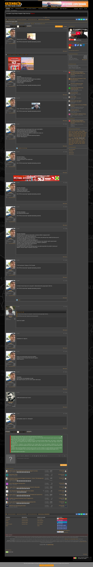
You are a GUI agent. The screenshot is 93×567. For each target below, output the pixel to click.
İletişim (7, 525)
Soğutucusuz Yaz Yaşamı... (76, 100)
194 (23, 488)
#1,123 (66, 98)
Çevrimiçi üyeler (72, 64)
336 (24, 472)
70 (16, 26)
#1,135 (66, 392)
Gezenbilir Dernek (25, 520)
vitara (76, 143)
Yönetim (7, 520)
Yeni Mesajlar (7, 10)
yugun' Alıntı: (20, 312)
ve (22, 148)
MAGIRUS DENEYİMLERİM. (77, 83)
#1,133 (66, 351)
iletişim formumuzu (83, 541)
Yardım (38, 525)
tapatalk (26, 54)
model (72, 139)
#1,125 (66, 151)
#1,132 (66, 333)
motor (82, 139)
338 (27, 472)
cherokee (84, 133)
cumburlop (11, 506)
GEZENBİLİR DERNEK (56, 0)
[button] (14, 9)
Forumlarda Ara (14, 10)
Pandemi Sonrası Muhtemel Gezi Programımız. (21, 498)
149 (22, 503)
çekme (81, 132)
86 (25, 26)
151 (25, 503)
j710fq (18, 54)
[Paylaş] (64, 28)
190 (17, 488)
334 (20, 472)
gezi (82, 136)
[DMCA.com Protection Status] (9, 552)
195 (25, 488)
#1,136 (66, 413)
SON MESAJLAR (72, 70)
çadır (79, 132)
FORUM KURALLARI (81, 0)
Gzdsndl (10, 484)
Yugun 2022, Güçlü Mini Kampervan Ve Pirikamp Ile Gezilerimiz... (26, 494)
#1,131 (66, 306)
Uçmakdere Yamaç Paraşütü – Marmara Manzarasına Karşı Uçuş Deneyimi (78, 73)
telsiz (70, 143)
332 (17, 472)
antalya (80, 131)
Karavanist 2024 (13, 474)
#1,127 (66, 206)
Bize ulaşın (85, 554)
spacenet (62, 499)
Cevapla (65, 51)
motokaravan (77, 139)
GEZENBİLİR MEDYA (63, 0)
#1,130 (66, 280)
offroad (72, 140)
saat (72, 142)
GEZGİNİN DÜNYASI (42, 8)
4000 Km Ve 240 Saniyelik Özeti (17, 505)
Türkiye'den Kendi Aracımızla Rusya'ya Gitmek (77, 88)
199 (25, 495)
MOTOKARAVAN (74, 112)
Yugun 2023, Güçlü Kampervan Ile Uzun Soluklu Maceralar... (24, 487)
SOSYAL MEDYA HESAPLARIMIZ (72, 0)
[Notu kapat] (90, 557)
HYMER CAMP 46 (75, 110)
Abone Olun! (66, 532)
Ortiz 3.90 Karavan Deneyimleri (17, 483)
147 (18, 503)
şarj (74, 142)
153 (28, 503)
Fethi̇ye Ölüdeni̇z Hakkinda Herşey (78, 113)
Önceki (8, 26)
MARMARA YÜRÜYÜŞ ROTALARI (77, 108)
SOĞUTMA (73, 103)
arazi (73, 132)
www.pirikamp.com (12, 43)
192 (20, 488)
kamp (76, 138)
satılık (77, 142)
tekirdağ (13, 406)
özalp (10, 499)
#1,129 (66, 260)
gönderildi (14, 54)
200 (27, 495)
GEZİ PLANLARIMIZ (74, 91)
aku (74, 131)
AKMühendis (62, 484)
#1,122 (66, 71)
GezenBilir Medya (50, 544)
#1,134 (66, 371)
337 (25, 472)
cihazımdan (10, 54)
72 (19, 26)
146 (17, 503)
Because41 (84, 59)
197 (29, 488)
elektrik (70, 136)
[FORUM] (6, 19)
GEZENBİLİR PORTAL (48, 0)
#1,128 (66, 228)
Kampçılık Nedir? (74, 92)
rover (70, 142)
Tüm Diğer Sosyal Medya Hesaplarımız (63, 530)
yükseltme (71, 144)
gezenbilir (78, 136)
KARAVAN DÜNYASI (19, 8)
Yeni (12, 8)
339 (29, 472)
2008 (70, 131)
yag (78, 143)
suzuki (80, 142)
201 (29, 495)
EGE (71, 116)
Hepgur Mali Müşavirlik (72, 149)
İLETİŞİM (86, 0)
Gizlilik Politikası (40, 522)
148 (20, 503)
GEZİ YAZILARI (63, 8)
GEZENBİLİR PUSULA (41, 0)
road (83, 140)
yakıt (80, 143)
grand (70, 138)
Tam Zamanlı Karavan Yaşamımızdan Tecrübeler (21, 490)
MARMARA (73, 76)
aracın (70, 132)
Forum (8, 8)
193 (22, 488)
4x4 (72, 131)
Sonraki (28, 26)
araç (83, 131)
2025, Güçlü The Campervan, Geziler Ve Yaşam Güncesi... (23, 471)
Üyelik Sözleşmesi (40, 520)
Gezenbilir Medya (25, 522)
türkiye (72, 143)
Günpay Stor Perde (71, 152)
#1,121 (66, 28)
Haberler (7, 522)
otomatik (77, 140)
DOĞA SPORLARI (54, 8)
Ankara (14, 42)
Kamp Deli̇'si (73, 96)
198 (24, 495)
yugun (14, 23)
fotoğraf (74, 136)
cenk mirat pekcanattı (76, 133)
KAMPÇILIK (73, 95)
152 (27, 503)
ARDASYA (11, 475)
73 (21, 26)
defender (71, 135)
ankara (76, 131)
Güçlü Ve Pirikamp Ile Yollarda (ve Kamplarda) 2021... (22, 502)
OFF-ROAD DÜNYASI (31, 8)
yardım (83, 143)
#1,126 (66, 182)
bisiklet (75, 132)
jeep (73, 138)
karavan (82, 138)
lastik (70, 139)
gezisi (84, 136)
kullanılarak (22, 54)
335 (22, 472)
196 (27, 488)
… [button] (12, 26)
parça (80, 140)
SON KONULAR (72, 118)
